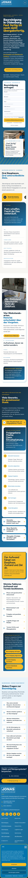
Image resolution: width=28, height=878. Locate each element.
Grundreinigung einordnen (11, 660)
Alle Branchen (19, 836)
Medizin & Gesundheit (20, 822)
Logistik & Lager (19, 829)
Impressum (20, 875)
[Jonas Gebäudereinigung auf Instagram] (3, 814)
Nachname (6, 96)
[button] (25, 847)
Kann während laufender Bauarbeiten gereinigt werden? (13, 738)
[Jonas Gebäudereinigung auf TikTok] (14, 814)
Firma (5, 101)
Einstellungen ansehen (14, 872)
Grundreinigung (5, 833)
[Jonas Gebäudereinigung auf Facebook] (6, 814)
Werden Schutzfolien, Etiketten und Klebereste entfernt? (13, 720)
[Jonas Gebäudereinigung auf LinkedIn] (10, 814)
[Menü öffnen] (25, 2)
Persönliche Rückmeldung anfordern (14, 120)
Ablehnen (14, 868)
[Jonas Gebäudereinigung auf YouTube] (18, 814)
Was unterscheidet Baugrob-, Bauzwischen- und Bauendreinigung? (12, 705)
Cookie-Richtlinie (8, 875)
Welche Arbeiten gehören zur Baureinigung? (13, 712)
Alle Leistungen (6, 836)
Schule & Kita (18, 826)
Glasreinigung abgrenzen (13, 655)
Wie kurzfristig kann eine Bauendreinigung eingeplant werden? (13, 746)
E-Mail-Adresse (7, 106)
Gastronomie (18, 833)
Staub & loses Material (11, 336)
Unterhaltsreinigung (6, 826)
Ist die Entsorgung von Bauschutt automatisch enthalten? (12, 729)
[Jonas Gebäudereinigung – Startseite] (6, 2)
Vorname (6, 91)
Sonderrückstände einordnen (11, 667)
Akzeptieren (14, 864)
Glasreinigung (4, 829)
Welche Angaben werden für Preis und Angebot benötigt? (12, 755)
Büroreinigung (4, 822)
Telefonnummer (7, 111)
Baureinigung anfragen (13, 651)
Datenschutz (15, 875)
